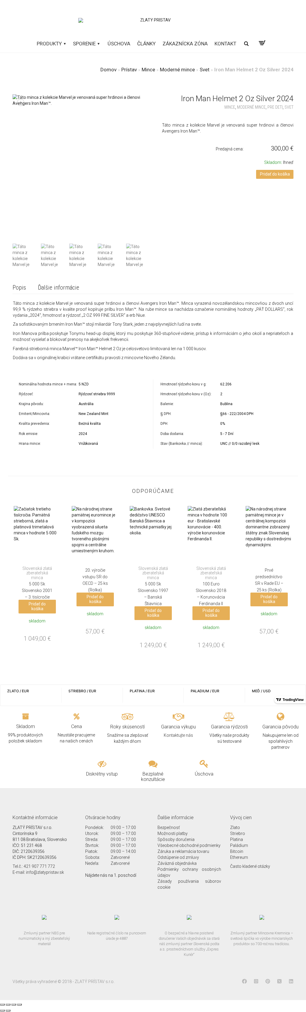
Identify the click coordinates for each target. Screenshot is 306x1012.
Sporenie (85, 44)
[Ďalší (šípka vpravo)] (8, 1010)
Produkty (50, 44)
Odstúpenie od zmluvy (178, 857)
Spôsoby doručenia (176, 839)
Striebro (237, 833)
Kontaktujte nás (178, 735)
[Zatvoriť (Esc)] (2, 1004)
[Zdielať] (8, 1004)
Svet (204, 70)
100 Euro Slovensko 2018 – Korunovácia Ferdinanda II (211, 586)
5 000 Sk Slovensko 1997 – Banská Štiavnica (153, 586)
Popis (19, 287)
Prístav (129, 70)
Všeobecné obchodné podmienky (189, 845)
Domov (108, 70)
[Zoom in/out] (19, 1004)
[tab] (19, 288)
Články (146, 44)
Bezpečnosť (168, 827)
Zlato (235, 827)
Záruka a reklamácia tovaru (183, 851)
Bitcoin (236, 851)
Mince (148, 70)
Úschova (119, 44)
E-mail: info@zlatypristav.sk (38, 872)
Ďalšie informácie (58, 287)
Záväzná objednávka (177, 863)
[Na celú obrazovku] (13, 1004)
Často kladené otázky (250, 866)
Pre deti (275, 107)
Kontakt (225, 44)
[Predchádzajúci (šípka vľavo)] (2, 1010)
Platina (236, 839)
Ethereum (239, 857)
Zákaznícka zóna (185, 44)
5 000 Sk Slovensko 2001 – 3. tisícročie (37, 582)
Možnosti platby (172, 833)
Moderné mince (177, 70)
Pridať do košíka (275, 174)
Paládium (239, 845)
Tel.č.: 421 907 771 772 (34, 866)
